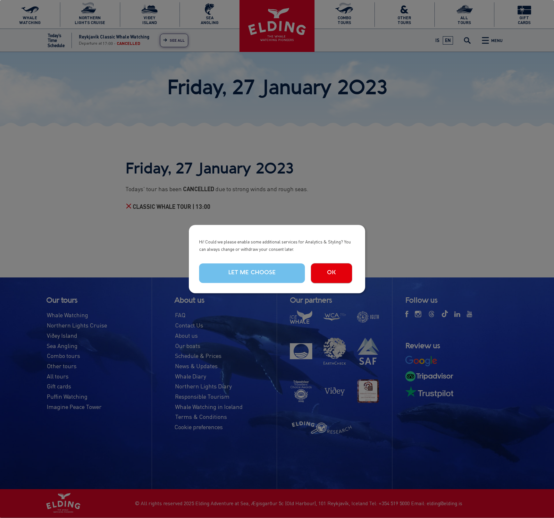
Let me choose (252, 273)
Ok (331, 273)
